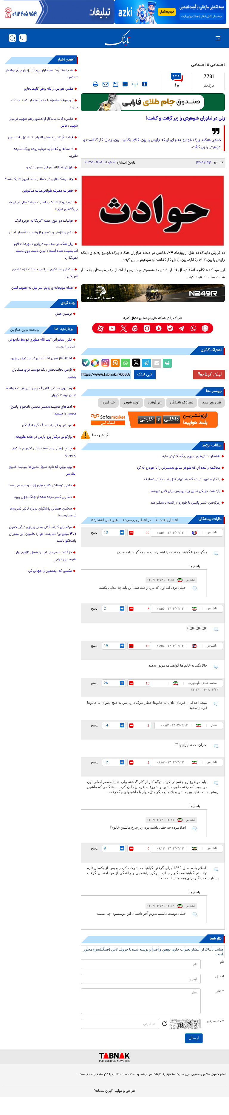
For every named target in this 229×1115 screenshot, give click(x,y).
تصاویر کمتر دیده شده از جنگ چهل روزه (43, 497)
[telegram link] (181, 328)
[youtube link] (112, 328)
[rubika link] (205, 328)
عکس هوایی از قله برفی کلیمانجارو (48, 89)
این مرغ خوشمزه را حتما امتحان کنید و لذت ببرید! (44, 104)
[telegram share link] (146, 363)
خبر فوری (108, 403)
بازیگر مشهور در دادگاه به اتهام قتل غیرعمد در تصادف (182, 479)
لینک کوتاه (212, 374)
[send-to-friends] (105, 84)
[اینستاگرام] (104, 362)
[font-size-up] (145, 84)
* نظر (220, 991)
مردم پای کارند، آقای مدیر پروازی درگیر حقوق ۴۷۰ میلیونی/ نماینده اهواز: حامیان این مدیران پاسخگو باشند (42, 534)
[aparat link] (100, 328)
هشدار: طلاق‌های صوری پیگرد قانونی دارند (190, 456)
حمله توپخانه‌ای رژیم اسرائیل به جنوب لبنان (42, 288)
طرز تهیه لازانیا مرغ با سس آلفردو (49, 167)
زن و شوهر (131, 403)
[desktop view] (23, 38)
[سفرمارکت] (153, 419)
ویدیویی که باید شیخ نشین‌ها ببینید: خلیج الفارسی (42, 471)
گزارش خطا (100, 435)
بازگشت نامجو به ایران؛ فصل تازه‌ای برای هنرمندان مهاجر (45, 556)
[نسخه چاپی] (167, 363)
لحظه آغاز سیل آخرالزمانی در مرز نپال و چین (41, 358)
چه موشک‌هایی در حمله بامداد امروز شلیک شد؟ (39, 179)
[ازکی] (170, 12)
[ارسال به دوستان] (156, 363)
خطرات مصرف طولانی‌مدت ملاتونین (47, 191)
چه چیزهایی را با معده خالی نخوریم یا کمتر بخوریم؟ (43, 452)
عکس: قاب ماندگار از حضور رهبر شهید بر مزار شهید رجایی (44, 123)
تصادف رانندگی (181, 403)
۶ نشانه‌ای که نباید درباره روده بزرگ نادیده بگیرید (46, 153)
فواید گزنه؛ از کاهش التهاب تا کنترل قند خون (40, 137)
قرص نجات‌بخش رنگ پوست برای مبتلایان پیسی (44, 373)
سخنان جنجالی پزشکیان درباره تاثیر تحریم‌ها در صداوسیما (43, 512)
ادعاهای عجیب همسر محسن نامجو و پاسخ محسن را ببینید (43, 410)
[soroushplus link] (158, 328)
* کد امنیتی (215, 1021)
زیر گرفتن (154, 403)
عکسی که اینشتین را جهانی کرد (50, 571)
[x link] (123, 328)
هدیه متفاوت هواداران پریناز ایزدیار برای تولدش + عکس (41, 74)
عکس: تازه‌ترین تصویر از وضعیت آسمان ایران (41, 232)
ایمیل (219, 976)
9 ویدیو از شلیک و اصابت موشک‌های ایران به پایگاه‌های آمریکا (43, 206)
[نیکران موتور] (153, 293)
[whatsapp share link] (125, 363)
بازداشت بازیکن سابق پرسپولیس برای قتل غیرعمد (185, 491)
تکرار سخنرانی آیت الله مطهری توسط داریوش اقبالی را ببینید (42, 343)
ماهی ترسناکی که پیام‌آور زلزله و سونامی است (40, 485)
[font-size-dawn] (125, 84)
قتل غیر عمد (211, 403)
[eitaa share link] (115, 363)
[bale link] (170, 328)
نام (222, 962)
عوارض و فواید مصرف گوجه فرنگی (47, 425)
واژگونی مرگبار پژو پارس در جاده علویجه (44, 437)
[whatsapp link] (193, 328)
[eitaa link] (135, 328)
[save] (116, 84)
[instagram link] (147, 328)
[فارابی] (153, 102)
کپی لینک (144, 374)
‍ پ (134, 84)
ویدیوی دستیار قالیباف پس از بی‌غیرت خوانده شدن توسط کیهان (41, 392)
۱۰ (177, 86)
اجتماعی (217, 65)
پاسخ (94, 532)
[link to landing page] (117, 38)
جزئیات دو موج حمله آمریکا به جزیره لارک (44, 221)
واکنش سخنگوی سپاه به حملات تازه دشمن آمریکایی (45, 273)
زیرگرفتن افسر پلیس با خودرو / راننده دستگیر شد (185, 503)
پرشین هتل (63, 314)
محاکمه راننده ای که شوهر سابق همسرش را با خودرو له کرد (178, 468)
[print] (95, 84)
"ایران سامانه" (103, 1091)
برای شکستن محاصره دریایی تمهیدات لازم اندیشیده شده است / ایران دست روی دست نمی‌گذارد (46, 251)
